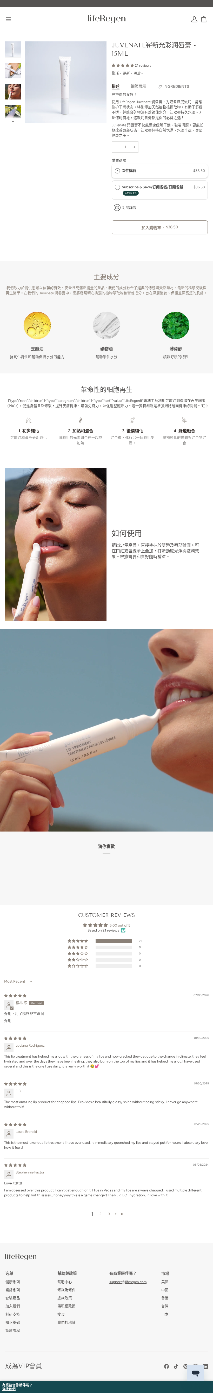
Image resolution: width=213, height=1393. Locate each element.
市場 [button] (165, 1273)
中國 (165, 1290)
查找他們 (9, 1389)
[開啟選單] (13, 19)
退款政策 (64, 1298)
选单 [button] (9, 1273)
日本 (165, 1314)
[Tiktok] (176, 1366)
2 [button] (100, 1214)
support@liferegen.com (128, 1282)
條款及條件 (66, 1290)
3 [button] (109, 1214)
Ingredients (176, 86)
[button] (123, 65)
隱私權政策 (66, 1306)
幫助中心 (64, 1282)
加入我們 (12, 1306)
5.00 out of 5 (120, 925)
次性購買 (129, 170)
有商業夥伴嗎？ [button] (123, 1273)
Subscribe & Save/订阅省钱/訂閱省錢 (153, 190)
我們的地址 (66, 1322)
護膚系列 (12, 1290)
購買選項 (119, 160)
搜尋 (61, 1314)
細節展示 (138, 86)
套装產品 (12, 1298)
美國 (165, 1282)
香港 (165, 1298)
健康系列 (12, 1282)
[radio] (117, 171)
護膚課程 (12, 1330)
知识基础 (12, 1322)
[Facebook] (166, 1366)
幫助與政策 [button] (67, 1273)
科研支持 (12, 1314)
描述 (115, 86)
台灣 (165, 1306)
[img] (15, 996)
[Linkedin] (205, 1366)
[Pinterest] (185, 1366)
